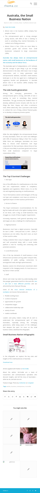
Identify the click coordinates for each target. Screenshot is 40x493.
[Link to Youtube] (35, 490)
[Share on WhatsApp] (12, 396)
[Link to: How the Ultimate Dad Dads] (28, 419)
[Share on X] (9, 396)
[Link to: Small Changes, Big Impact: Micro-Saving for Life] (28, 435)
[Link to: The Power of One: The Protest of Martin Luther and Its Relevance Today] (28, 452)
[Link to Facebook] (27, 490)
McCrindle (25, 369)
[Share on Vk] (27, 396)
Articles (17, 23)
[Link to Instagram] (30, 490)
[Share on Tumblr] (24, 396)
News (20, 23)
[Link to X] (32, 490)
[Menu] (34, 4)
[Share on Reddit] (31, 396)
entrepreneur (21, 386)
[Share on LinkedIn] (20, 396)
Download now (7, 362)
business (13, 386)
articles (9, 386)
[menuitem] (30, 4)
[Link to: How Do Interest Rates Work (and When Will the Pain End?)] (28, 469)
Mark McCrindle (10, 27)
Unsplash (31, 383)
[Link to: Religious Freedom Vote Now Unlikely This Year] (11, 419)
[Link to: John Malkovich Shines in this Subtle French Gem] (11, 435)
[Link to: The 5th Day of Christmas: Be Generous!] (11, 469)
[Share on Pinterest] (16, 396)
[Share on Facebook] (5, 396)
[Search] (30, 4)
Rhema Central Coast (30, 23)
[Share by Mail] (35, 396)
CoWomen (22, 383)
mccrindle (28, 386)
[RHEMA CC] (16, 4)
